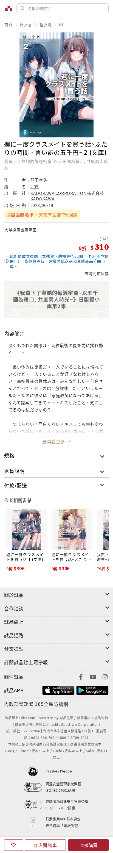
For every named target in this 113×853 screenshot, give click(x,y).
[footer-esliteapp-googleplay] (92, 690)
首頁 (8, 24)
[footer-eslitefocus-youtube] (93, 676)
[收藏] (13, 845)
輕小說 (45, 24)
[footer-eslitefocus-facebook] (81, 676)
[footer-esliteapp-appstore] (58, 690)
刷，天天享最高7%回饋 (42, 214)
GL (61, 24)
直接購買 (88, 845)
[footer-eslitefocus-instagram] (105, 676)
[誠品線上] (8, 8)
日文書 (26, 24)
